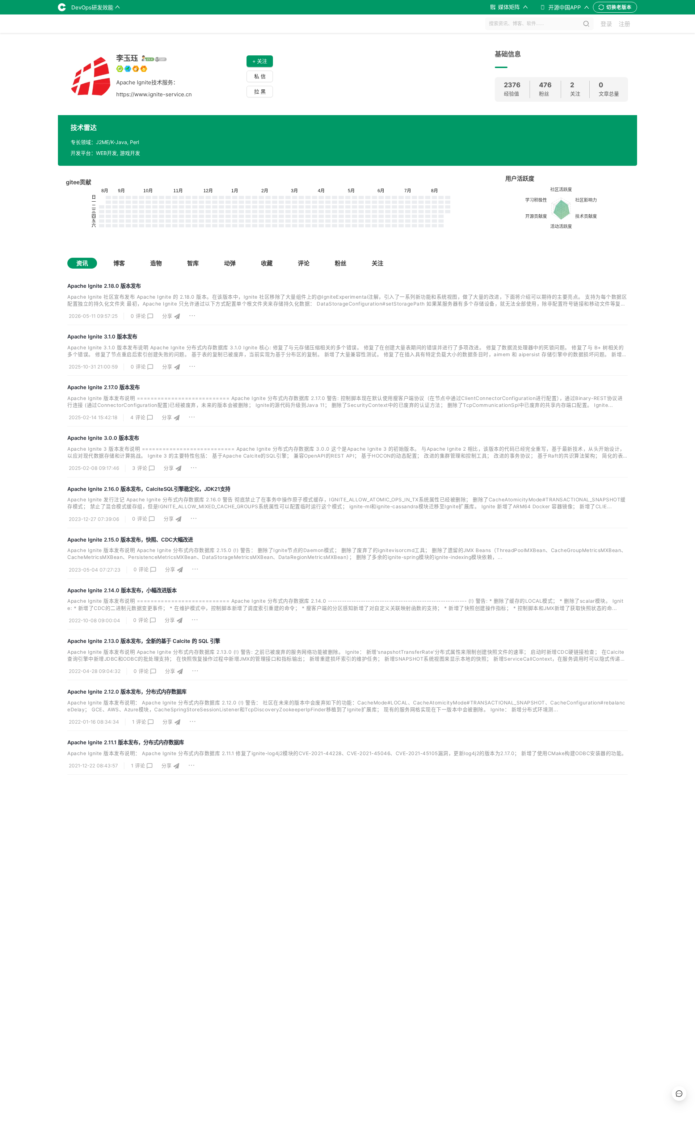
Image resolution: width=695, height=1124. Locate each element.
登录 (606, 24)
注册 (624, 24)
